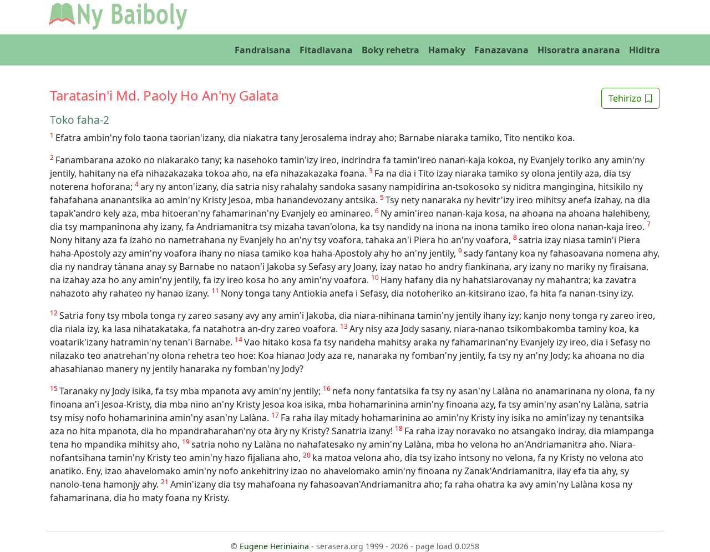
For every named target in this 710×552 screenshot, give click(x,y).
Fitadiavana (326, 50)
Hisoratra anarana (578, 50)
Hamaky (446, 50)
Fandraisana (263, 50)
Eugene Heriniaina (274, 546)
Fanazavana (501, 50)
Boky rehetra (390, 50)
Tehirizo (626, 98)
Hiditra (644, 50)
